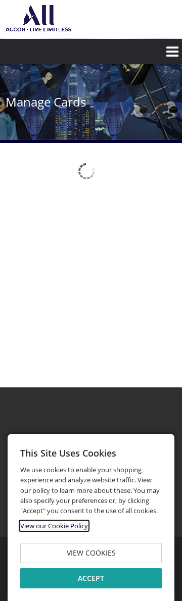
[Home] (38, 18)
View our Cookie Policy (54, 525)
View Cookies (91, 553)
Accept (91, 578)
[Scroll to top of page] (163, 359)
